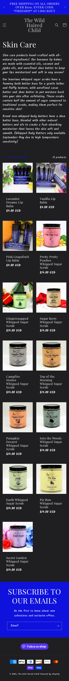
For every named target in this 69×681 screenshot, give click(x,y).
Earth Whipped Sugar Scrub (17, 501)
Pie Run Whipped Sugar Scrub (51, 503)
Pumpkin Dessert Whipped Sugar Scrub (17, 443)
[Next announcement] (65, 7)
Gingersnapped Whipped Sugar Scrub (17, 322)
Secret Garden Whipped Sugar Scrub (17, 561)
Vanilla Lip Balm (48, 200)
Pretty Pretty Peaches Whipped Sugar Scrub (51, 262)
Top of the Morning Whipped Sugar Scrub (51, 382)
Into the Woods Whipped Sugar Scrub (51, 441)
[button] (4, 25)
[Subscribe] (58, 626)
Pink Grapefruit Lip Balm (17, 258)
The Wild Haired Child (28, 674)
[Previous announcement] (4, 7)
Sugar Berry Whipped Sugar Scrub (51, 322)
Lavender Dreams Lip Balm (14, 202)
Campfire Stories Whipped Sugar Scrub (17, 382)
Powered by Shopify (50, 674)
